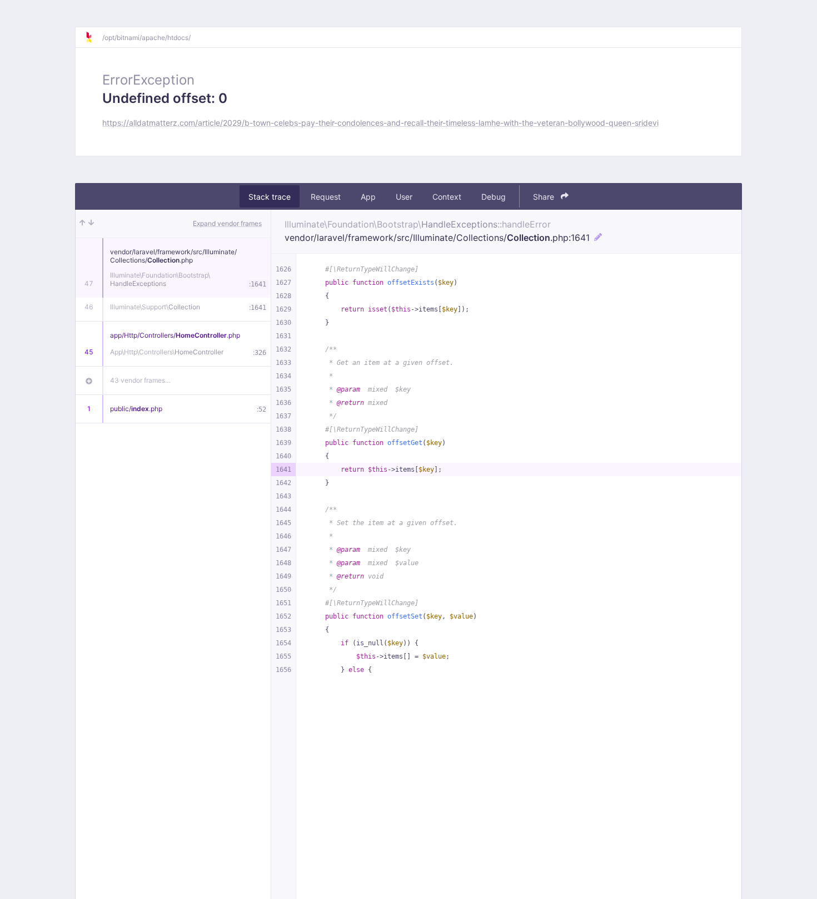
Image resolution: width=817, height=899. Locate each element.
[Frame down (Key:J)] (91, 224)
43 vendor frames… (140, 380)
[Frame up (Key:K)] (82, 224)
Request (326, 196)
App (368, 196)
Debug (493, 196)
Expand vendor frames (227, 223)
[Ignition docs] (93, 37)
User (404, 196)
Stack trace (269, 196)
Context (446, 196)
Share (544, 196)
